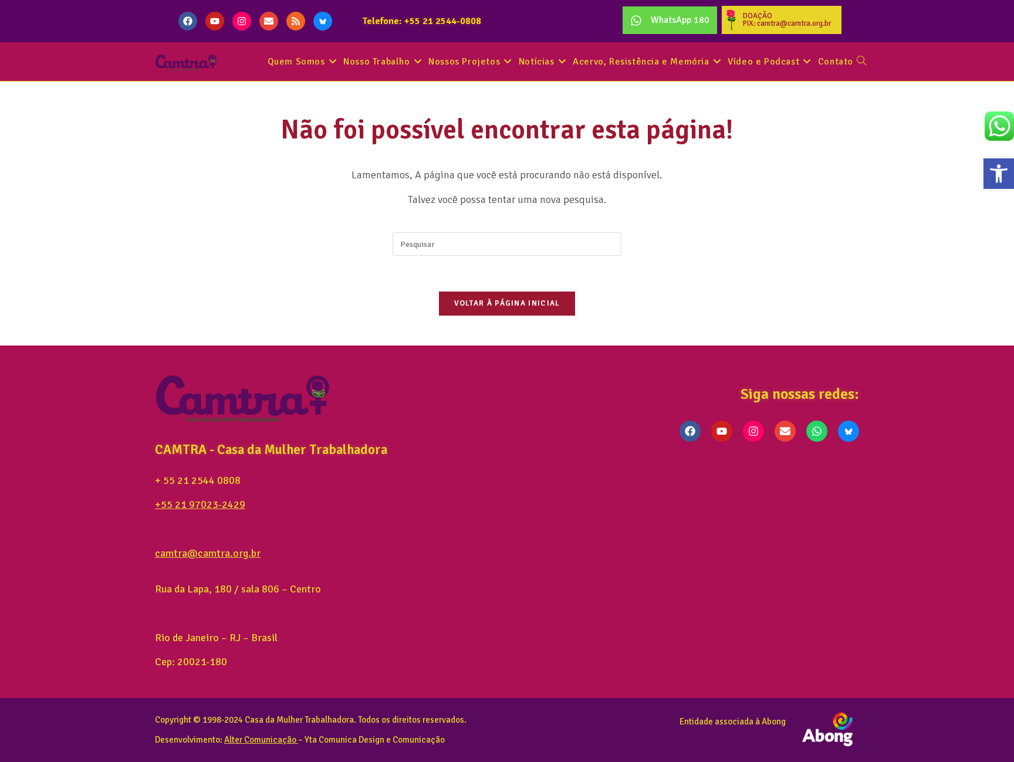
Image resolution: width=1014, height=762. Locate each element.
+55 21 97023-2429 (200, 504)
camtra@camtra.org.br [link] (208, 553)
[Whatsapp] (816, 431)
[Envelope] (268, 21)
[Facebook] (187, 21)
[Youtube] (214, 21)
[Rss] (295, 21)
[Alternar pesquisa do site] (861, 62)
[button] (998, 173)
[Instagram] (241, 21)
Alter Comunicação (260, 739)
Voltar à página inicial (507, 303)
